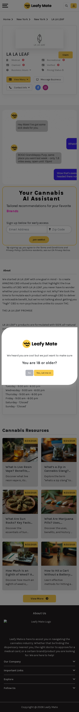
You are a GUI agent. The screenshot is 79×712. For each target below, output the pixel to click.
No (29, 373)
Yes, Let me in (43, 373)
